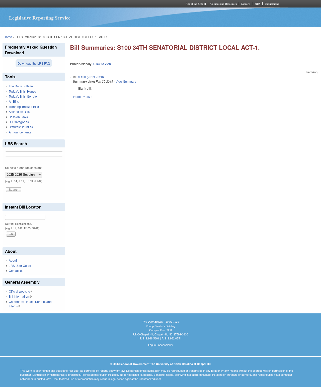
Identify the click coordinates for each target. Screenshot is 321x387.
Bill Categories (19, 122)
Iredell (77, 96)
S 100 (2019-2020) (91, 77)
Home (8, 37)
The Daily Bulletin (21, 86)
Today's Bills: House (22, 91)
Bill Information (20, 296)
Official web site (21, 291)
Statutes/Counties (21, 127)
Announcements (20, 132)
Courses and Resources (223, 3)
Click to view (102, 64)
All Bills (14, 101)
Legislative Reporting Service (39, 17)
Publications (272, 3)
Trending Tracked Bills (24, 106)
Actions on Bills (19, 111)
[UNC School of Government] (94, 4)
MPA (257, 3)
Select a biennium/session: (23, 167)
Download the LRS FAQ (34, 63)
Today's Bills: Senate (23, 96)
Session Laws (18, 117)
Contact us (16, 270)
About (13, 260)
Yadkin (87, 96)
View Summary (126, 81)
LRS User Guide (20, 265)
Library (245, 3)
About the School (196, 3)
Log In (152, 345)
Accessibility (165, 345)
